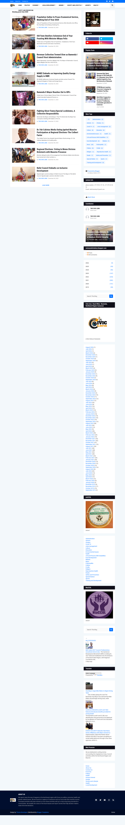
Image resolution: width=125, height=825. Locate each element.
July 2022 (89, 425)
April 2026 (89, 351)
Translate (99, 675)
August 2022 (89, 423)
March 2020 (89, 478)
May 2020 (89, 475)
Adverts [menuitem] (88, 5)
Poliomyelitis (101, 144)
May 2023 (89, 406)
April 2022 (89, 431)
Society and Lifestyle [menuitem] (74, 5)
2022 (99, 277)
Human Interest (90, 777)
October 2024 (90, 377)
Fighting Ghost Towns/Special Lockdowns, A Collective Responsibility (56, 112)
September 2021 (91, 444)
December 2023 (90, 393)
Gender (88, 779)
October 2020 (90, 465)
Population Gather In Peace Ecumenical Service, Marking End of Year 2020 (58, 18)
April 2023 (89, 408)
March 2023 (89, 410)
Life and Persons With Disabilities (97, 137)
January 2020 (90, 482)
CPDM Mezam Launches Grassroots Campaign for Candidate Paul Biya (104, 89)
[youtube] (112, 1)
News (90, 144)
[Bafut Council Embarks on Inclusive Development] (23, 174)
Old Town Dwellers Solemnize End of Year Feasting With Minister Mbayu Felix (55, 37)
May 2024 (89, 385)
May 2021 (89, 452)
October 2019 (90, 488)
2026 (99, 263)
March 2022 (89, 433)
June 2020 (89, 473)
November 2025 (90, 357)
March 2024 (89, 389)
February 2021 (90, 457)
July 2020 (89, 471)
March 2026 (89, 353)
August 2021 (89, 446)
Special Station (92, 159)
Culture (90, 130)
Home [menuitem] (20, 5)
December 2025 (90, 355)
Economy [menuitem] (35, 5)
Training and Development (95, 162)
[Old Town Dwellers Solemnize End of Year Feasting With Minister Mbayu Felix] (23, 42)
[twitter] (109, 1)
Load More (45, 185)
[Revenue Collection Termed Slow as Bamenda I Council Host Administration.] (23, 60)
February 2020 (90, 480)
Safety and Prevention (103, 155)
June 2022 (89, 427)
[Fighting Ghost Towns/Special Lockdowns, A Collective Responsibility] (23, 117)
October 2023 (90, 397)
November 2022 (90, 418)
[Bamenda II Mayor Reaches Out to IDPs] (23, 98)
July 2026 (89, 349)
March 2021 (89, 456)
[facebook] (107, 1)
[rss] (113, 800)
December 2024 (90, 374)
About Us (17, 1)
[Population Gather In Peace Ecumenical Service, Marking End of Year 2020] (23, 23)
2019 (99, 287)
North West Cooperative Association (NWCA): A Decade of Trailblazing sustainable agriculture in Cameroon (104, 101)
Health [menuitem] (95, 5)
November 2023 (90, 395)
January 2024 (90, 391)
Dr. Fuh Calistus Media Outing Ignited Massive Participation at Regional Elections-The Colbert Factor (57, 132)
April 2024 (89, 387)
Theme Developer (21, 812)
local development (93, 141)
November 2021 (90, 440)
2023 (99, 273)
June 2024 (89, 383)
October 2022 (90, 419)
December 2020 (90, 461)
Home (11, 1)
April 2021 (89, 454)
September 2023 (91, 398)
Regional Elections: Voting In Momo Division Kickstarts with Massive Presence (56, 150)
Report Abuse (91, 197)
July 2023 (89, 402)
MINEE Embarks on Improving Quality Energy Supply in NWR (56, 74)
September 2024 (91, 379)
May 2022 (89, 429)
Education (100, 130)
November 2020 (90, 463)
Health (88, 775)
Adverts (90, 123)
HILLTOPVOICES (91, 640)
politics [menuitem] (27, 5)
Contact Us (25, 1)
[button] (112, 5)
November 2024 (90, 376)
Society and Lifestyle (92, 781)
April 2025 (89, 366)
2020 (99, 284)
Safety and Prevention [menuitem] (25, 10)
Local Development (91, 785)
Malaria (106, 141)
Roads (90, 155)
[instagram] (106, 42)
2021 (99, 280)
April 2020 (89, 477)
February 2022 (90, 435)
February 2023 (90, 412)
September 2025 (91, 360)
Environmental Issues (94, 133)
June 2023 (89, 404)
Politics (90, 148)
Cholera (100, 123)
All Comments (92, 255)
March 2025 (89, 368)
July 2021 (89, 448)
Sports (104, 159)
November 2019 (90, 486)
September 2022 (91, 421)
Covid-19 (90, 126)
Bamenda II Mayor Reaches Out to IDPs (53, 92)
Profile (100, 148)
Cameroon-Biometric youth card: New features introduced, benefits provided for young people (98, 711)
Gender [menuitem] (61, 5)
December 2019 (90, 484)
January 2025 (90, 372)
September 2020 (91, 467)
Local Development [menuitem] (48, 5)
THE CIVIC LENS (95, 208)
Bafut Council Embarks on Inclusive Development (52, 169)
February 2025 (90, 370)
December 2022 (90, 416)
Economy (88, 771)
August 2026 (89, 347)
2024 (99, 270)
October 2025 (90, 358)
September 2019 (91, 490)
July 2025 (89, 362)
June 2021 (89, 450)
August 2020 (89, 469)
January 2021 (90, 459)
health (107, 133)
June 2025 (89, 364)
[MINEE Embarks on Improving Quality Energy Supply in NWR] (23, 79)
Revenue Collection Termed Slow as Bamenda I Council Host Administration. (57, 56)
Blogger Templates (43, 812)
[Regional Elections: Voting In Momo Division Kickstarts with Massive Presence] (23, 155)
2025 (99, 266)
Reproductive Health (104, 151)
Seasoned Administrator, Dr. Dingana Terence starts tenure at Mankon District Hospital (99, 63)
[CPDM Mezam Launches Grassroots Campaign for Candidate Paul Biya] (90, 89)
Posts (90, 253)
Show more (93, 210)
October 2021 (90, 442)
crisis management (104, 126)
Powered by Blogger (94, 171)
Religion (90, 151)
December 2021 (90, 438)
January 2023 (90, 414)
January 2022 (90, 437)
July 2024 (89, 381)
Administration (98, 119)
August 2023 (89, 400)
